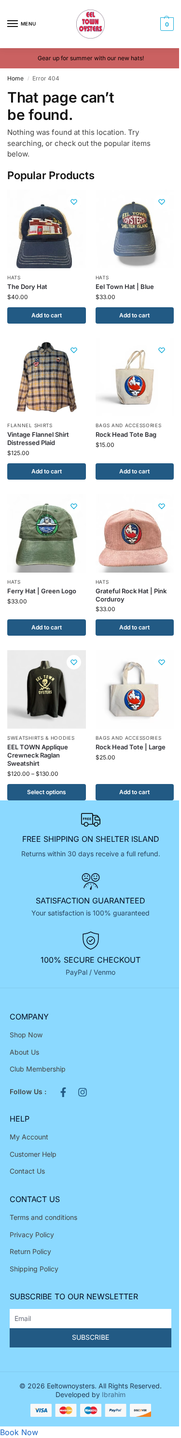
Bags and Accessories (129, 425)
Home (15, 78)
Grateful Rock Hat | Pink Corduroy (131, 595)
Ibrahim (113, 1394)
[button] (166, 24)
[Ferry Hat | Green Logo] (46, 533)
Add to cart (46, 315)
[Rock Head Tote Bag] (135, 377)
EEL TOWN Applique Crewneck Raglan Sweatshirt (37, 755)
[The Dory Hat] (46, 229)
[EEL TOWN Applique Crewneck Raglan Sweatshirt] (46, 689)
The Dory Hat (27, 286)
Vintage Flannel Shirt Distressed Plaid (38, 438)
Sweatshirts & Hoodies (41, 738)
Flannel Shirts (30, 425)
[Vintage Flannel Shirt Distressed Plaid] (46, 377)
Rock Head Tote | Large (131, 747)
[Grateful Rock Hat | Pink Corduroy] (135, 533)
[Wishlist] (74, 202)
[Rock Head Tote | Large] (135, 689)
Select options (46, 792)
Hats (14, 277)
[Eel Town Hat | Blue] (135, 229)
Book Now (19, 1432)
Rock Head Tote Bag (126, 434)
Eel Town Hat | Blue (125, 286)
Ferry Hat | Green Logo (41, 591)
